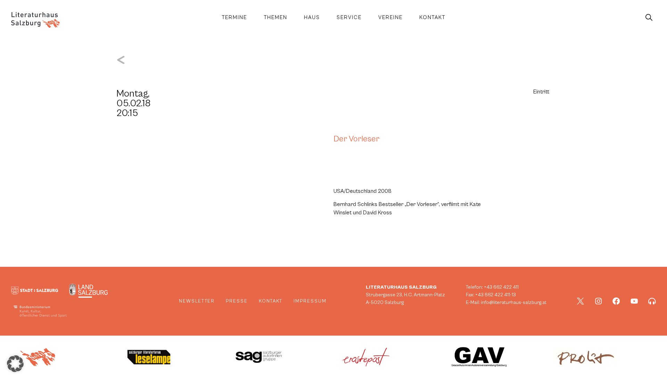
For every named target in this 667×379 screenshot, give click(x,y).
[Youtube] (634, 301)
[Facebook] (616, 301)
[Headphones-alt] (652, 301)
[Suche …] (649, 18)
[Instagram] (598, 301)
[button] (15, 363)
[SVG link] (35, 20)
